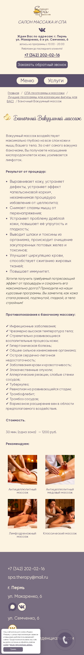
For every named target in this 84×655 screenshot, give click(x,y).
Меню (27, 80)
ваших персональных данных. (21, 645)
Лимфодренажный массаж (22, 534)
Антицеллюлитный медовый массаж (60, 490)
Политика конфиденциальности (41, 638)
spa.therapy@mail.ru (28, 577)
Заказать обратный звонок (42, 64)
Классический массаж (60, 533)
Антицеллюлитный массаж (22, 490)
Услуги (55, 80)
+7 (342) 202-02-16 (42, 55)
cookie (5, 645)
